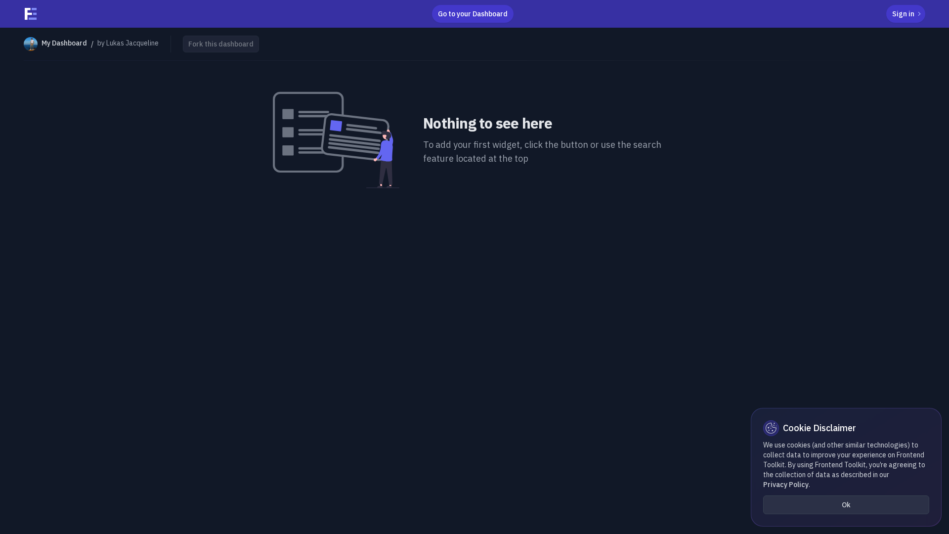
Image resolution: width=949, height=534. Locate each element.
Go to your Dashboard (473, 13)
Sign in (903, 13)
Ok (846, 504)
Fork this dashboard (221, 44)
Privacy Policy (786, 484)
